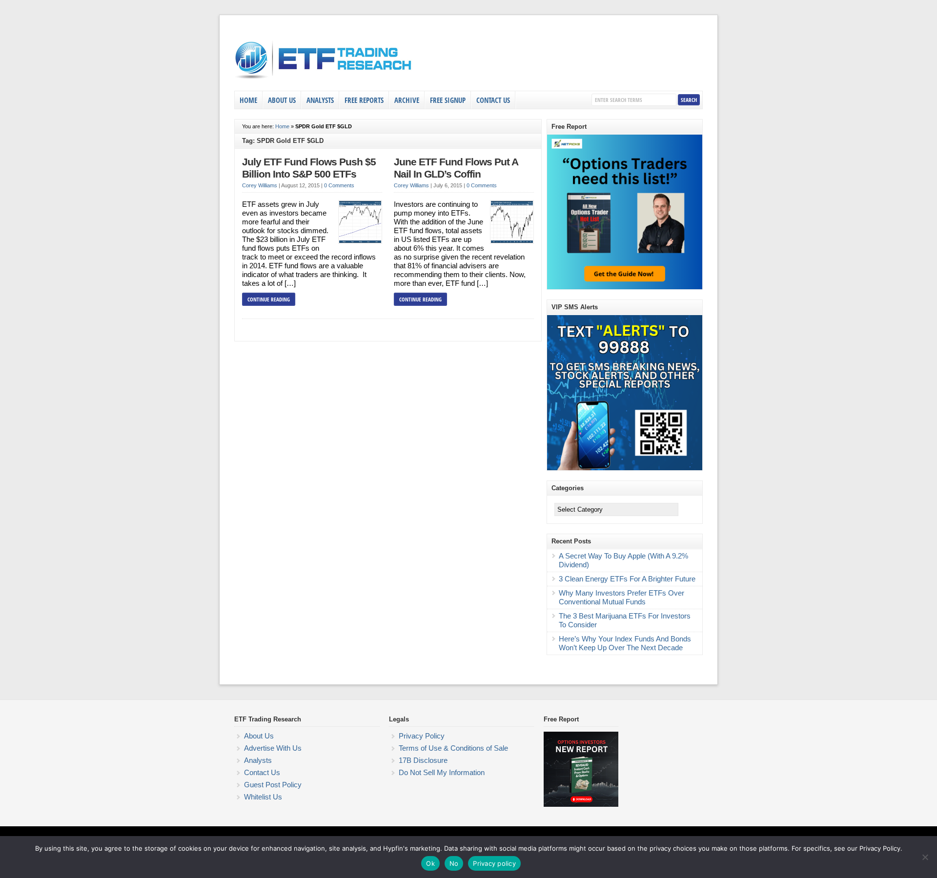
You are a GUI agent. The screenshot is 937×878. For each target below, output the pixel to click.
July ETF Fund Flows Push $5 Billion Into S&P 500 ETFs (309, 168)
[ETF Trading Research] (323, 79)
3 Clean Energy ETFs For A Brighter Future (627, 579)
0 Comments (339, 185)
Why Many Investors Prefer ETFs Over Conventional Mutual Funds (621, 597)
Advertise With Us (273, 748)
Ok (430, 863)
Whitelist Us (263, 797)
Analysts (320, 100)
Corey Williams (259, 185)
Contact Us (493, 100)
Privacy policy (494, 863)
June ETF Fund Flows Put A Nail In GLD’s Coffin (456, 168)
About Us (282, 100)
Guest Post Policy (273, 784)
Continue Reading (268, 299)
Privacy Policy (422, 736)
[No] (925, 857)
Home (248, 100)
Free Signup (448, 100)
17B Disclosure (423, 760)
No (454, 863)
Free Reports (364, 100)
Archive (406, 100)
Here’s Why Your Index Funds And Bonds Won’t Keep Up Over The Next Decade (625, 643)
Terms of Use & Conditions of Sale (453, 748)
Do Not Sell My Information (442, 772)
